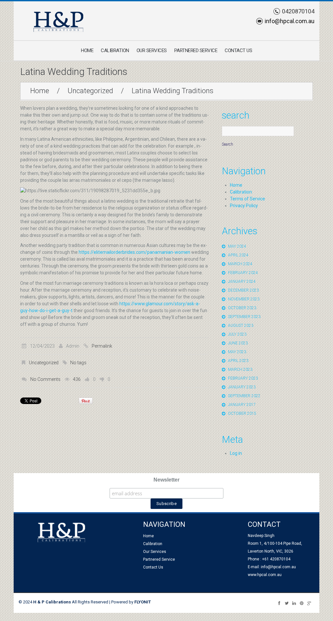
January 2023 (242, 387)
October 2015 (242, 413)
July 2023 (237, 334)
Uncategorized (90, 91)
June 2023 (238, 343)
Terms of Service (247, 198)
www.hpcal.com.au (265, 574)
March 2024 (240, 264)
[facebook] (279, 602)
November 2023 (244, 299)
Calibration (115, 50)
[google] (309, 602)
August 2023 (240, 325)
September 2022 (244, 396)
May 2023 (237, 352)
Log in (236, 453)
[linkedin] (294, 602)
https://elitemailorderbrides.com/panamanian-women (134, 252)
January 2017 (242, 404)
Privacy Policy (244, 205)
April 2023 (238, 360)
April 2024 (238, 255)
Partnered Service (196, 50)
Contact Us (238, 50)
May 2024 (237, 246)
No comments (45, 379)
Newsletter (166, 480)
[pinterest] (302, 602)
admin (72, 346)
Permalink (102, 346)
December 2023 (243, 290)
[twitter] (287, 602)
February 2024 (243, 272)
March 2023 (240, 369)
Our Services (152, 50)
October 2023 (242, 308)
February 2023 (243, 378)
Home (87, 50)
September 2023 (244, 316)
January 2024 (242, 281)
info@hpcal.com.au (289, 21)
